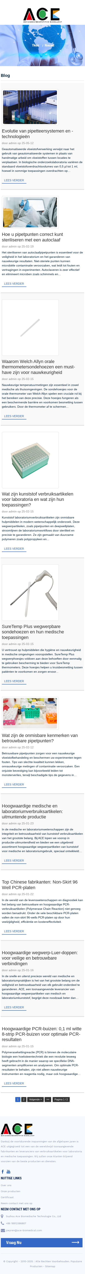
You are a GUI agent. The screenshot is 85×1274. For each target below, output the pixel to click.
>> (47, 1099)
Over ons (6, 1185)
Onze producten (10, 1191)
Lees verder (14, 180)
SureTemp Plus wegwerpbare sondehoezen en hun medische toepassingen (33, 632)
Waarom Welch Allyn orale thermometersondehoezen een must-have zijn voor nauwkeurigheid (38, 367)
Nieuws (49, 45)
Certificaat (7, 1197)
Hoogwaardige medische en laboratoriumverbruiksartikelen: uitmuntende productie (32, 811)
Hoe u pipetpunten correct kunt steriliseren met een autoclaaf (32, 237)
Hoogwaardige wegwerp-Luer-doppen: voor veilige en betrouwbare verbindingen (40, 958)
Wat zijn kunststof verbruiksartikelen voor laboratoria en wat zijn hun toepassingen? (37, 499)
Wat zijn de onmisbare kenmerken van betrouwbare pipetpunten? (40, 738)
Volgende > (35, 1099)
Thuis (35, 45)
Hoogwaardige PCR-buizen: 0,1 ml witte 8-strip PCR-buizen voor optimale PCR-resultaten (41, 1034)
